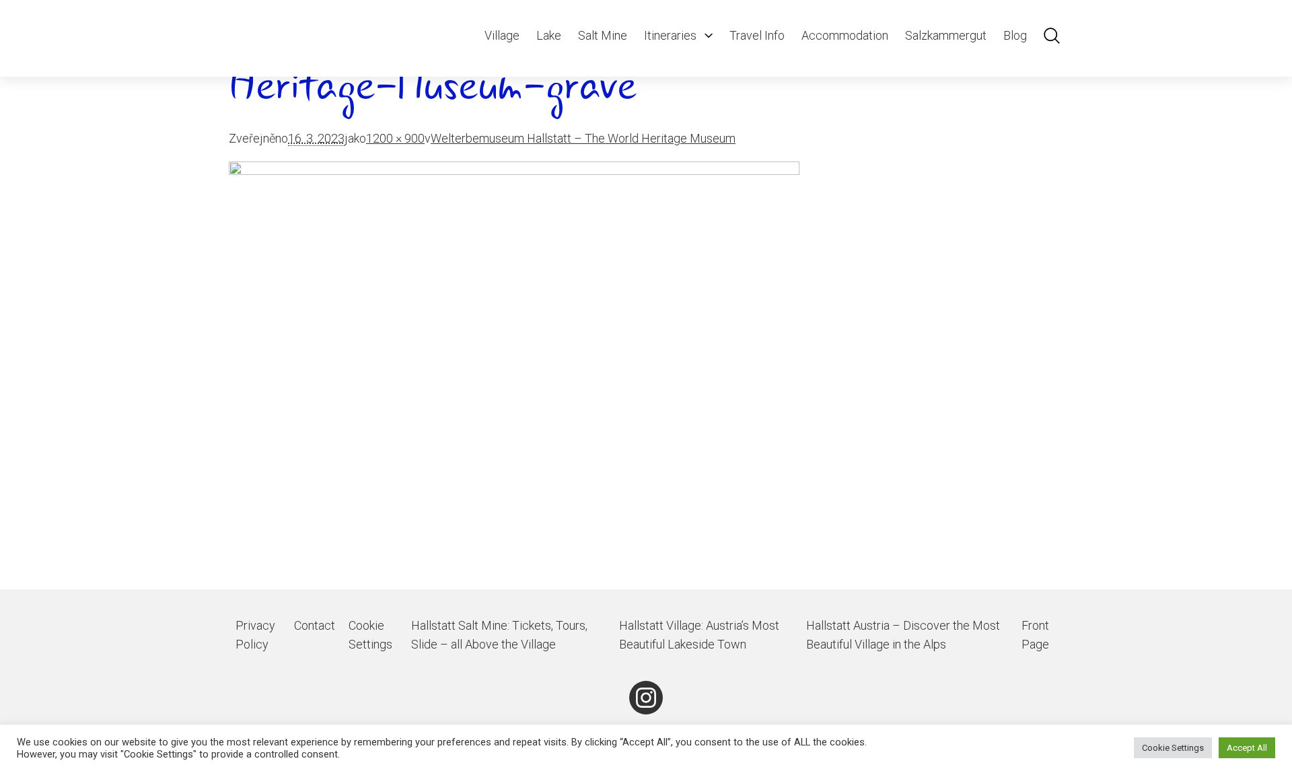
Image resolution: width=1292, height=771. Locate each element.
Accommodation (844, 35)
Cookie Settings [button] (1173, 748)
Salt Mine (602, 35)
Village (502, 35)
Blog (1015, 35)
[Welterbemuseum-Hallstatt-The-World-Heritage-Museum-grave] (646, 375)
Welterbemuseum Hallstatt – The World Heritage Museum (583, 138)
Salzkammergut (945, 35)
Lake (548, 35)
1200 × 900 (395, 138)
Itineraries (670, 35)
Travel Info (757, 35)
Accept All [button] (1247, 748)
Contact (314, 625)
